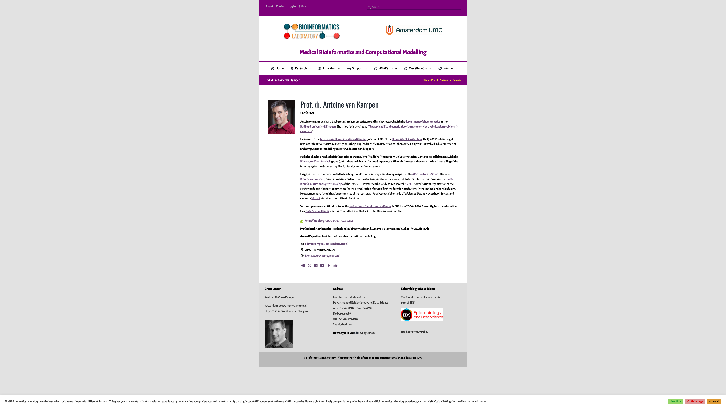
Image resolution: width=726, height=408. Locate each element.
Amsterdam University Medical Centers (343, 139)
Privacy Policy (420, 332)
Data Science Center (317, 211)
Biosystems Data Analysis (315, 161)
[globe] (303, 265)
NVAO (408, 184)
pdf (356, 333)
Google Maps (367, 333)
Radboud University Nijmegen (318, 126)
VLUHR (315, 198)
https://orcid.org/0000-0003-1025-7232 (329, 221)
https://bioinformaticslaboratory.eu (286, 311)
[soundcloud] (335, 265)
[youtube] (322, 265)
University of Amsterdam (407, 139)
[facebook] (329, 265)
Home (426, 80)
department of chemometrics (422, 122)
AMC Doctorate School (425, 174)
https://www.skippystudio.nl (322, 256)
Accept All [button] (714, 401)
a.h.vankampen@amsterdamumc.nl (286, 306)
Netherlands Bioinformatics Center (370, 206)
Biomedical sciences (311, 179)
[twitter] (309, 265)
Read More (675, 401)
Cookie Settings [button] (695, 401)
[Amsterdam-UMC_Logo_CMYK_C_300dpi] (414, 27)
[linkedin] (316, 265)
